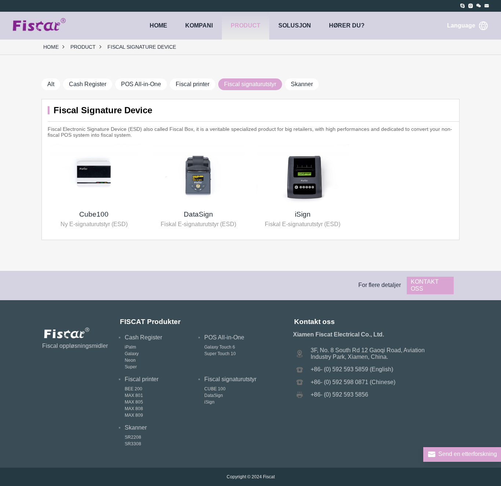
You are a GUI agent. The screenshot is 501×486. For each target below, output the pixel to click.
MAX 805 (134, 402)
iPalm (130, 347)
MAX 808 (134, 408)
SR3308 (133, 443)
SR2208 (133, 437)
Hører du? (347, 25)
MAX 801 (134, 395)
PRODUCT (245, 25)
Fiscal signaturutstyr (250, 84)
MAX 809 (134, 415)
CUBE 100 (215, 388)
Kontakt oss (425, 285)
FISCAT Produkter (150, 321)
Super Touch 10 (220, 353)
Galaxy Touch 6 (219, 347)
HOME (158, 25)
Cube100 (94, 214)
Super (131, 366)
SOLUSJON (294, 25)
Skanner (302, 84)
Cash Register (87, 84)
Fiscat (269, 476)
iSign (303, 214)
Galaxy (132, 353)
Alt (50, 84)
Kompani (199, 25)
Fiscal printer (192, 84)
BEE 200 (133, 388)
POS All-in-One (141, 84)
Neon (130, 360)
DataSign (198, 214)
